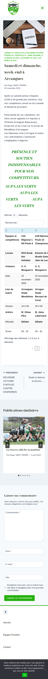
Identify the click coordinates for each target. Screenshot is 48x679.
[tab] (18, 475)
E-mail (9, 564)
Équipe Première (11, 635)
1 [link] (37, 348)
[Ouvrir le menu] (42, 8)
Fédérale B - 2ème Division (27, 55)
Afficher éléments (16, 215)
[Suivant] (40, 445)
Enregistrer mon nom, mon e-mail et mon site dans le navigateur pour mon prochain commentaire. (25, 588)
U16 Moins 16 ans (29, 58)
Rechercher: (11, 222)
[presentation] (24, 431)
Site (7, 577)
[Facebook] (5, 612)
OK (24, 675)
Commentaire (12, 512)
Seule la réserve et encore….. (37, 377)
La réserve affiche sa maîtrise (23, 449)
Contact (7, 647)
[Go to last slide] (7, 445)
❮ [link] (32, 348)
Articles (7, 622)
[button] (6, 230)
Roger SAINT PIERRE (17, 85)
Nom (8, 551)
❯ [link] (42, 348)
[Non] (44, 669)
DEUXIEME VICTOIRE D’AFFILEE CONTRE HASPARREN (10, 382)
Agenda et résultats (14, 53)
